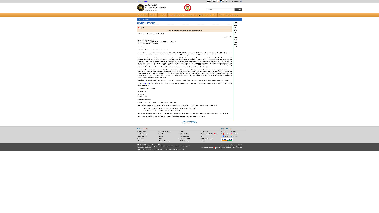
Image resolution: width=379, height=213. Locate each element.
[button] (208, 1)
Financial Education (164, 141)
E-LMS (161, 134)
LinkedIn (235, 136)
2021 (235, 35)
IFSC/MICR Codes (185, 134)
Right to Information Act (207, 138)
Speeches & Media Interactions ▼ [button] (177, 15)
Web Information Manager (144, 147)
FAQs (160, 138)
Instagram (235, 134)
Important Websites (185, 136)
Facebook (227, 136)
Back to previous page (189, 121)
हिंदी (241, 1)
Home (138, 15)
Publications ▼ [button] (192, 15)
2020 (235, 37)
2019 (235, 40)
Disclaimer (239, 144)
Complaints (141, 138)
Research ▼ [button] (213, 15)
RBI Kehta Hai (204, 131)
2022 (235, 32)
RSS (226, 131)
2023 (235, 30)
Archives (236, 47)
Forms (181, 131)
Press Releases (162, 15)
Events (161, 136)
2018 (235, 42)
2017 (235, 45)
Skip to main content (142, 1)
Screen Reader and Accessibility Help (232, 147)
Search (238, 9)
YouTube (227, 134)
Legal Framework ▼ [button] (203, 15)
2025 (235, 25)
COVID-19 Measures (164, 131)
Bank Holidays (142, 131)
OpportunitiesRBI (185, 138)
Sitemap (233, 144)
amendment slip (145, 83)
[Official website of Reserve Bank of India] (152, 7)
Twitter (234, 131)
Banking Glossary (143, 134)
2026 (235, 22)
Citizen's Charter (142, 136)
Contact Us (141, 141)
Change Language (234, 1)
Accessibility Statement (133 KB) (211, 147)
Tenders (203, 141)
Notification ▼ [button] (153, 15)
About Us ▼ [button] (144, 15)
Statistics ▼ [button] (221, 15)
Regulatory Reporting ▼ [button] (232, 15)
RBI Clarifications (184, 141)
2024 (235, 27)
